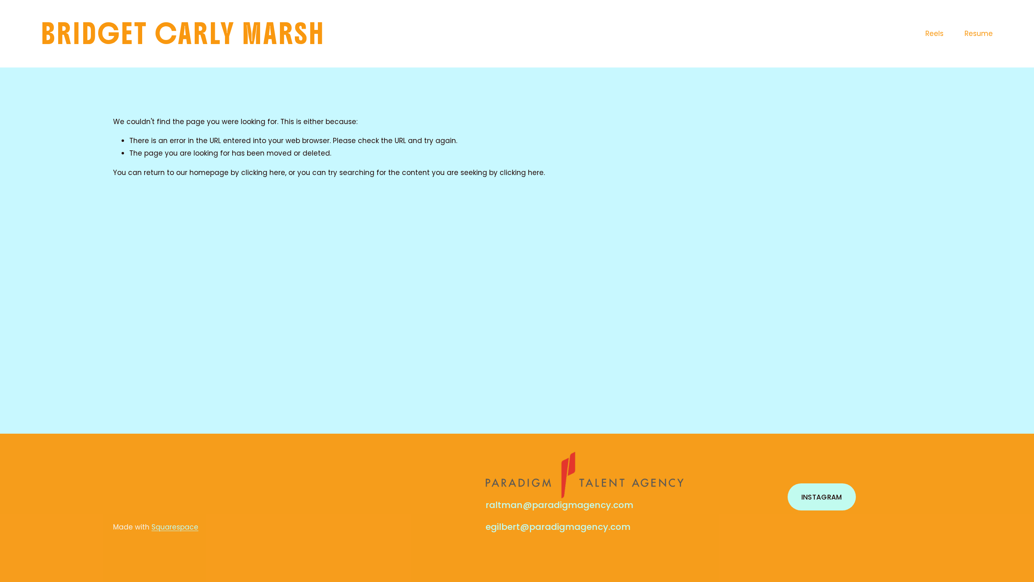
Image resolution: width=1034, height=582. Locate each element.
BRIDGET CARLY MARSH (183, 33)
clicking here (263, 172)
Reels (934, 33)
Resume (979, 33)
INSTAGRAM (821, 497)
